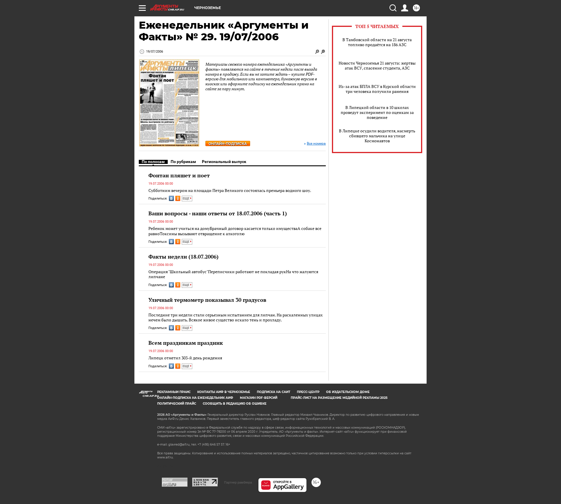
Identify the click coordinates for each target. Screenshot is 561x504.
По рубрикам (183, 161)
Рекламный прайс (174, 392)
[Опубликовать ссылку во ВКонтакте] (171, 198)
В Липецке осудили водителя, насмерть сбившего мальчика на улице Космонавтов (377, 135)
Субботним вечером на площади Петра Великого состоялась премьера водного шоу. (229, 190)
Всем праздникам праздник (185, 342)
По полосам (153, 161)
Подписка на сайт (273, 392)
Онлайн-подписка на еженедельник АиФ (195, 398)
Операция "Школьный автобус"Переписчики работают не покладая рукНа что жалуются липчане (233, 274)
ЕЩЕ (186, 198)
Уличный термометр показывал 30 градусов (207, 299)
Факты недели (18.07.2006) (183, 256)
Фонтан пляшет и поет (179, 175)
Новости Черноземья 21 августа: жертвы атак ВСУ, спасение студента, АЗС (377, 65)
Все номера (316, 144)
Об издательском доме (348, 392)
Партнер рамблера (238, 482)
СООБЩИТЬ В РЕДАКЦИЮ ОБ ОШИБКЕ (234, 404)
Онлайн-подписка (228, 143)
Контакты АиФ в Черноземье (223, 392)
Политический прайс (176, 404)
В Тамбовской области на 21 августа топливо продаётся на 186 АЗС (377, 42)
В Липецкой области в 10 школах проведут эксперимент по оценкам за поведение (377, 112)
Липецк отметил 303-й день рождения (185, 357)
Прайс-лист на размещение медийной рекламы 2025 (339, 398)
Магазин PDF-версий (258, 398)
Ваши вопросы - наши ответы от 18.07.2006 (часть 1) (217, 213)
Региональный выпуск (224, 161)
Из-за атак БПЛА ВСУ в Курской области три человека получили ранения (377, 89)
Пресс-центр (308, 392)
